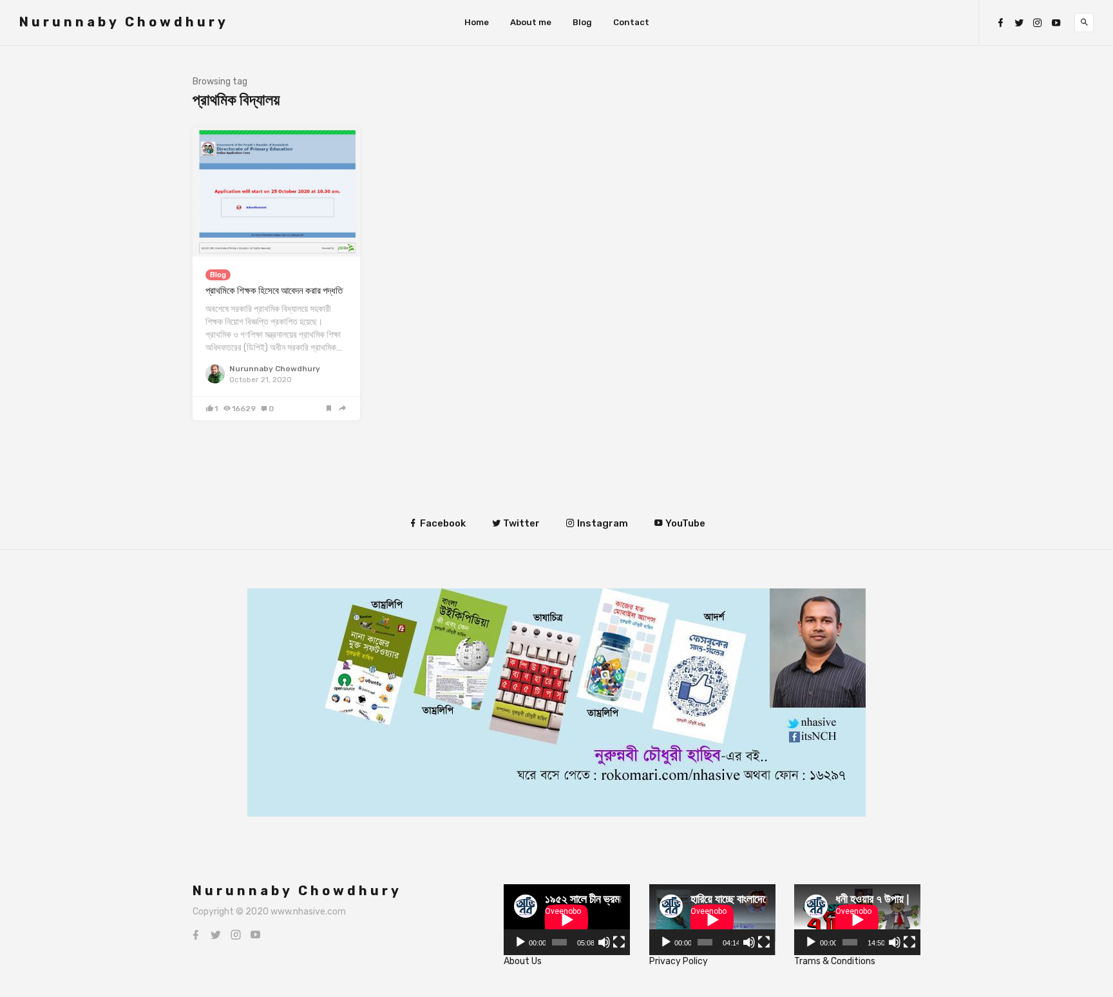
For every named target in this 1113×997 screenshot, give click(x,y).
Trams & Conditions (834, 961)
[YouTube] (1056, 23)
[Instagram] (1037, 23)
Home (476, 22)
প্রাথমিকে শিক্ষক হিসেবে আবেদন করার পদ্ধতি (274, 290)
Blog (582, 22)
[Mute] (604, 942)
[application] (567, 919)
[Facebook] (1000, 23)
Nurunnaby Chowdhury (124, 22)
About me (530, 22)
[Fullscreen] (619, 942)
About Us (523, 961)
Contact (631, 22)
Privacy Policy (678, 961)
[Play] (520, 942)
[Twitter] (1019, 23)
